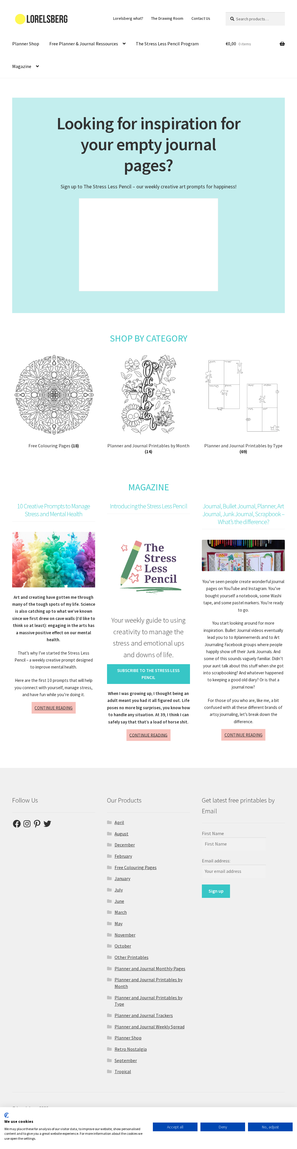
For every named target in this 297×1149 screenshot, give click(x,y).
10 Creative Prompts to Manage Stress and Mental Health (53, 510)
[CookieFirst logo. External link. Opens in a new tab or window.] (6, 1115)
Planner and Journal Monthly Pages (150, 968)
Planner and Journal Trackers (144, 1015)
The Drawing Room (167, 18)
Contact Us (200, 18)
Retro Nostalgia (131, 1049)
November (125, 935)
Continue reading (55, 709)
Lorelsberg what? (128, 18)
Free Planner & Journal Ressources (83, 44)
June (119, 901)
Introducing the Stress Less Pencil (148, 506)
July (119, 890)
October (123, 946)
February (123, 856)
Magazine (21, 66)
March (121, 912)
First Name (213, 833)
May (118, 923)
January (122, 878)
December (125, 845)
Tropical (123, 1071)
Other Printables (131, 957)
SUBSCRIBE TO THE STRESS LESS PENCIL (148, 674)
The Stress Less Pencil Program (167, 44)
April (119, 822)
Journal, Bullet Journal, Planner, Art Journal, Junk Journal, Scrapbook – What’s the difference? (243, 514)
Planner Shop (25, 44)
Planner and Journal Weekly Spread (149, 1027)
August (121, 834)
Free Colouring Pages (136, 867)
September (126, 1060)
